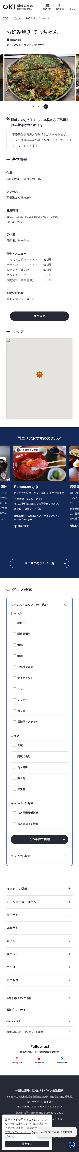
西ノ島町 (22, 767)
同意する (27, 1143)
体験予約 (60, 9)
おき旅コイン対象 (27, 823)
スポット (12, 954)
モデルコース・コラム (21, 901)
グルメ (17, 18)
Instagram (17, 1062)
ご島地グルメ (25, 666)
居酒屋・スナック (27, 721)
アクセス (12, 980)
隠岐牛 (21, 622)
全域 (20, 745)
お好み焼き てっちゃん (38, 18)
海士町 (21, 778)
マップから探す (21, 856)
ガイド (10, 941)
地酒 (20, 655)
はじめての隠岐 (16, 888)
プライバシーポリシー (18, 1132)
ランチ (21, 688)
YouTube (39, 1062)
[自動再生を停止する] (45, 106)
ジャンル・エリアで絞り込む (29, 604)
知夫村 (21, 789)
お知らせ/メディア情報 (18, 998)
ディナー (22, 699)
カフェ (21, 710)
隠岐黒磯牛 (24, 633)
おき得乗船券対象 (27, 812)
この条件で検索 (39, 839)
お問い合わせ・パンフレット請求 (24, 1032)
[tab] (33, 106)
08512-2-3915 (24, 299)
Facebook (62, 1062)
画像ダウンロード (16, 1009)
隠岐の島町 (24, 756)
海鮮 (20, 644)
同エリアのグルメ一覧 (39, 563)
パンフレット (13, 1020)
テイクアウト (25, 677)
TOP (5, 18)
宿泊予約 (47, 9)
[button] (39, 375)
